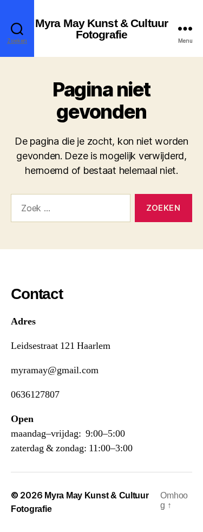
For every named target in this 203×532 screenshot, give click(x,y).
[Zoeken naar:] (68, 210)
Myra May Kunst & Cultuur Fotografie (101, 28)
